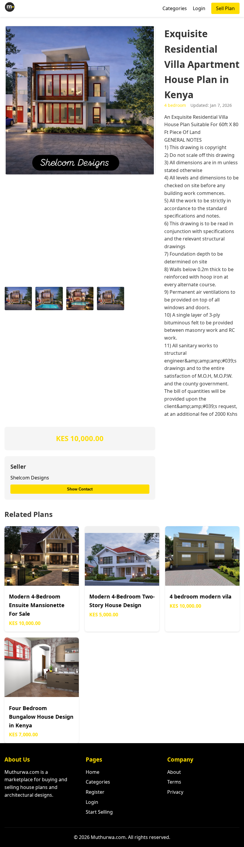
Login (199, 8)
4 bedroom (175, 105)
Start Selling (99, 812)
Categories (174, 8)
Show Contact (80, 489)
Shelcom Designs (29, 477)
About (174, 772)
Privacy (175, 792)
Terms (174, 782)
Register (95, 792)
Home (92, 772)
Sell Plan (225, 8)
